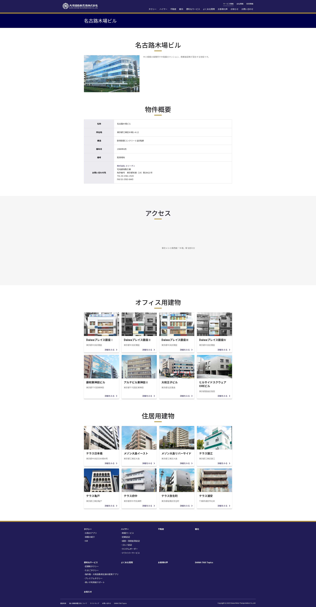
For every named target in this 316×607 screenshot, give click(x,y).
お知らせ (234, 9)
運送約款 (63, 603)
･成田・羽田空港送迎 (130, 540)
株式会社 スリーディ (126, 165)
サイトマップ (94, 603)
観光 (181, 9)
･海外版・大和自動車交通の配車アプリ (101, 574)
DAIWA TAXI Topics (204, 562)
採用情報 (249, 3)
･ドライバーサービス (130, 552)
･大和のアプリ (90, 532)
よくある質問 (209, 9)
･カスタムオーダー (129, 548)
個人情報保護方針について (78, 603)
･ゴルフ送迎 (126, 544)
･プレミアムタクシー (93, 578)
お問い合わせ (247, 9)
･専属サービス (127, 532)
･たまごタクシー (91, 570)
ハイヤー (163, 9)
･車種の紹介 (89, 536)
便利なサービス (193, 9)
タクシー (153, 9)
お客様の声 (223, 9)
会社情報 (240, 3)
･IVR (86, 540)
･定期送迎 (125, 536)
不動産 (173, 9)
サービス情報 (228, 3)
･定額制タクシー (91, 566)
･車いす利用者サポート (94, 582)
